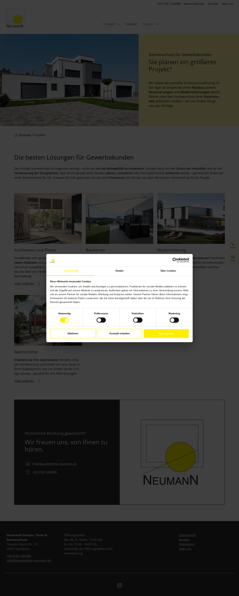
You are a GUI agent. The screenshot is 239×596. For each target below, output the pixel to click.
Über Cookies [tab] (168, 270)
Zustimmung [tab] (71, 270)
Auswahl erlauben (119, 333)
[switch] (101, 320)
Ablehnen (72, 333)
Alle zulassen (166, 333)
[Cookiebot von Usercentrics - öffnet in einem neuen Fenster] (175, 260)
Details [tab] (120, 270)
